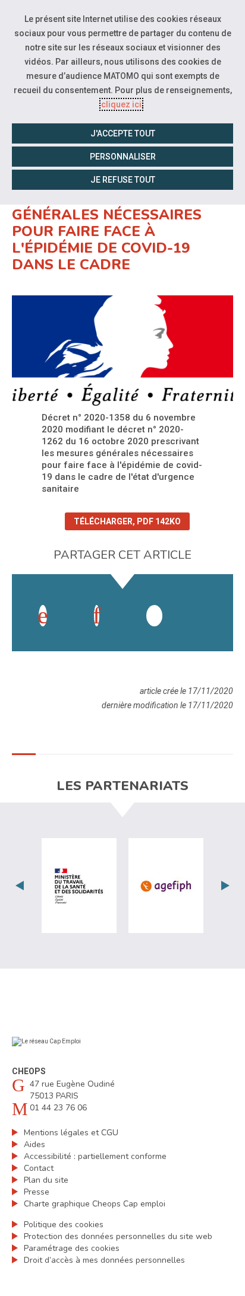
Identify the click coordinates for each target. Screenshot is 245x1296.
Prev (19, 885)
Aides (34, 1144)
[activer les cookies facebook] (43, 616)
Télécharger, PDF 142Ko (127, 521)
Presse (36, 1192)
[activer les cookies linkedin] (96, 616)
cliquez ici (121, 104)
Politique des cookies (63, 1224)
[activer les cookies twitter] (154, 616)
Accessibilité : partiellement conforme (95, 1156)
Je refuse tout (122, 179)
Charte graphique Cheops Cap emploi (94, 1203)
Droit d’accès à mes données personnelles (104, 1260)
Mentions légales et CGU (71, 1132)
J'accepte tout (122, 133)
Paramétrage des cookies (72, 1248)
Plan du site (46, 1180)
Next (225, 885)
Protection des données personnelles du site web (118, 1236)
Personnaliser (123, 156)
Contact (39, 1168)
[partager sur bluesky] (208, 604)
